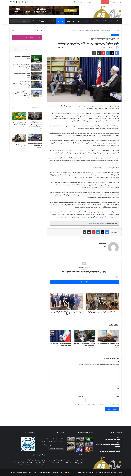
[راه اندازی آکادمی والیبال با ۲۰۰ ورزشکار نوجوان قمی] (71, 444)
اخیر (26, 49)
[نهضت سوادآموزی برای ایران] (36, 58)
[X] (112, 53)
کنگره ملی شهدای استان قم (56, 448)
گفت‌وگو (12, 473)
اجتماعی (96, 21)
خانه (117, 21)
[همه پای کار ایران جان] (80, 444)
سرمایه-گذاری (51, 442)
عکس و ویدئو (42, 21)
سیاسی (111, 21)
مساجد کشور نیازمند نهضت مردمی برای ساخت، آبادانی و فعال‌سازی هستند (81, 2)
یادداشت (51, 21)
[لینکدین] (108, 53)
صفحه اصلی (114, 31)
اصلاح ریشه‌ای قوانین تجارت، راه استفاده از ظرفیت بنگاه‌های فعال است (35, 125)
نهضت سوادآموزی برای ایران (22, 56)
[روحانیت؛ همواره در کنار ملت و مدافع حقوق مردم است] (84, 336)
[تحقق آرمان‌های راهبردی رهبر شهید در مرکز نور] (108, 336)
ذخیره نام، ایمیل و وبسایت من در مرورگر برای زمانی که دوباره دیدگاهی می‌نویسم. (96, 405)
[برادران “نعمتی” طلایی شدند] (80, 449)
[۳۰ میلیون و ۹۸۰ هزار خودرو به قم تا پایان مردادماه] (36, 67)
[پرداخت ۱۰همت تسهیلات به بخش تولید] (35, 137)
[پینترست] (103, 53)
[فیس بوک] (117, 53)
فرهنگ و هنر (87, 21)
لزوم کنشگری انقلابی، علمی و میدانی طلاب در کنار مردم (60, 344)
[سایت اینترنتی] (105, 246)
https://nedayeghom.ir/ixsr (97, 223)
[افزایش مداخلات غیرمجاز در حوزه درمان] (89, 449)
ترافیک (46, 438)
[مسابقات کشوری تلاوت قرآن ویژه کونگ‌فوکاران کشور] (71, 449)
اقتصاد (104, 21)
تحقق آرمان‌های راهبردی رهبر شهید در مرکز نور (108, 344)
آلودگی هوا (60, 438)
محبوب (38, 49)
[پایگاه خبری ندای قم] (107, 11)
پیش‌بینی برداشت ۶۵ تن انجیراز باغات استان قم (19, 123)
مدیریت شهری (77, 21)
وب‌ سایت (80, 397)
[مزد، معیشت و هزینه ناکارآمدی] (19, 138)
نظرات (15, 49)
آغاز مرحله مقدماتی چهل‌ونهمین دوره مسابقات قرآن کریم (21, 84)
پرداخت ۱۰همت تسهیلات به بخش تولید (35, 144)
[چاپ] (94, 53)
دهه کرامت (60, 442)
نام (117, 388)
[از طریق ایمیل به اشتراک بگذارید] (99, 53)
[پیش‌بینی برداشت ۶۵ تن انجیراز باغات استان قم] (19, 116)
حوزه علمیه (61, 21)
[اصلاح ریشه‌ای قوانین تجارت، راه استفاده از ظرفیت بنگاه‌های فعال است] (35, 116)
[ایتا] (19, 2)
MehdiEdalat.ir (82, 473)
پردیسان (45, 445)
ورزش (68, 21)
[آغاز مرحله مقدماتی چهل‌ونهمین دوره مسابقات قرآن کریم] (36, 84)
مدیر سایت (112, 48)
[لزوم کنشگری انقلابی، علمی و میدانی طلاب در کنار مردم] (60, 336)
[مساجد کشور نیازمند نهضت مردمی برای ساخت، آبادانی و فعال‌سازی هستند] (36, 93)
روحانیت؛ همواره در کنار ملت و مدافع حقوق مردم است (84, 344)
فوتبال (43, 442)
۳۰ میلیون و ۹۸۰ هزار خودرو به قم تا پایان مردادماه (21, 66)
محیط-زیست (60, 445)
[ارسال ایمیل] (109, 48)
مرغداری (52, 445)
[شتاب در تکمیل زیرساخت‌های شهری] (36, 76)
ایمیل (117, 397)
